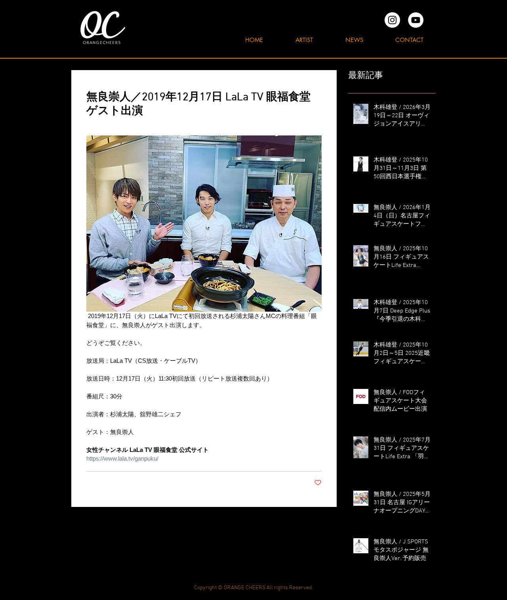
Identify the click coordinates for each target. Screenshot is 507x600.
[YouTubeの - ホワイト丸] (415, 20)
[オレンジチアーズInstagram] (392, 20)
